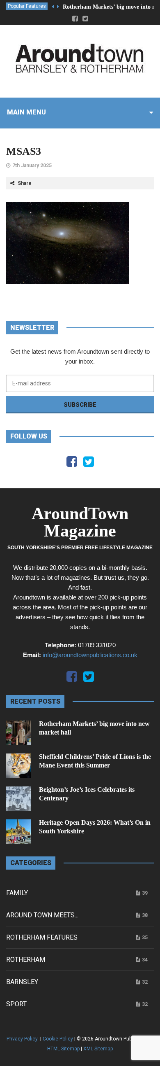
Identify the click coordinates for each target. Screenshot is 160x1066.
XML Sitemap (98, 1049)
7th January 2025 (32, 165)
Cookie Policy (58, 1039)
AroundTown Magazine (80, 522)
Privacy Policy (23, 1039)
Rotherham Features (42, 937)
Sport (16, 1004)
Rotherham (25, 959)
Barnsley (22, 982)
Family (17, 893)
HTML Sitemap (63, 1049)
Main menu (26, 112)
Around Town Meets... (42, 915)
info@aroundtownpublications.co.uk (90, 654)
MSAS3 (23, 151)
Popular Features (27, 6)
